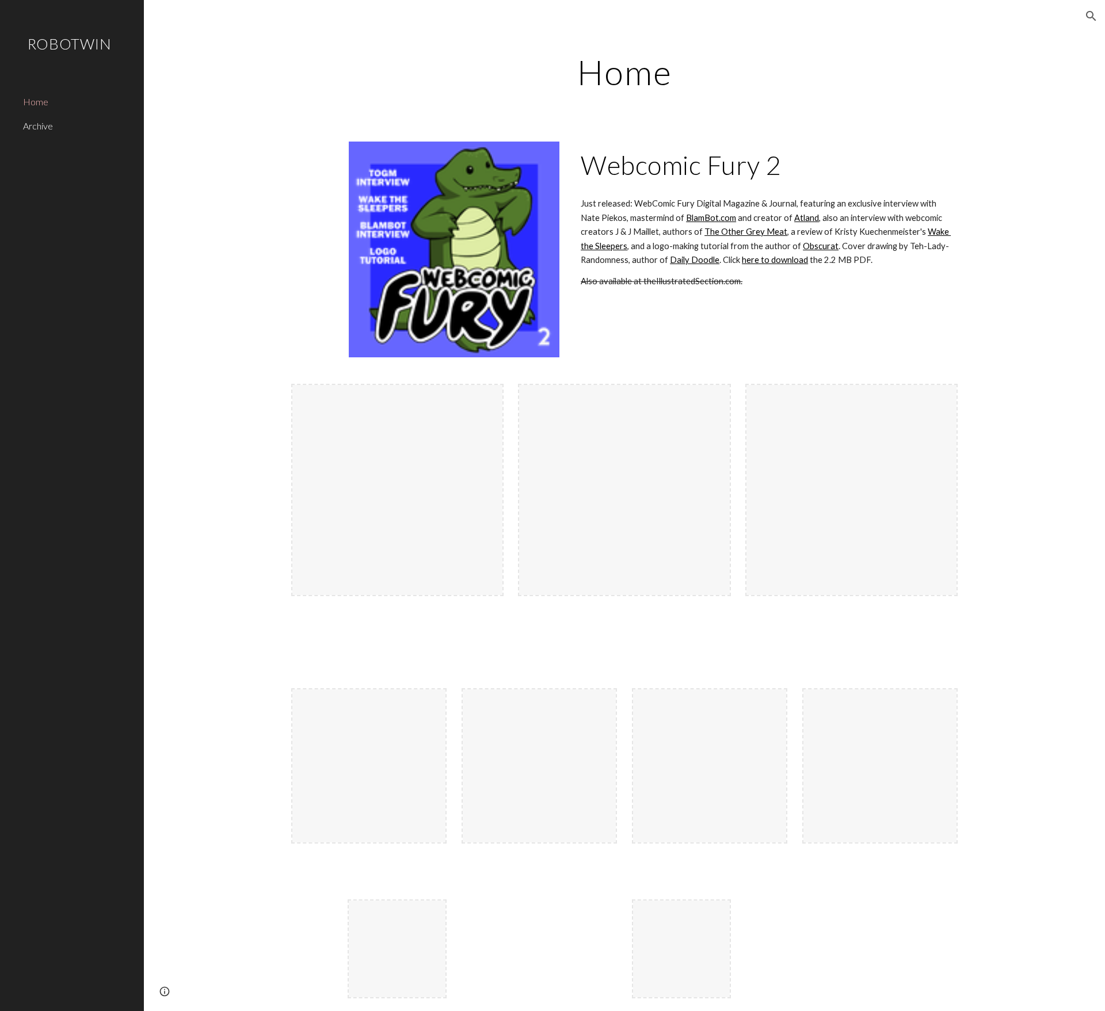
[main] (624, 72)
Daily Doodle (694, 260)
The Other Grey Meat (745, 231)
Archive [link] (38, 125)
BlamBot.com (711, 218)
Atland (806, 218)
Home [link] (35, 101)
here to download (775, 260)
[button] (1091, 16)
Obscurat (821, 246)
